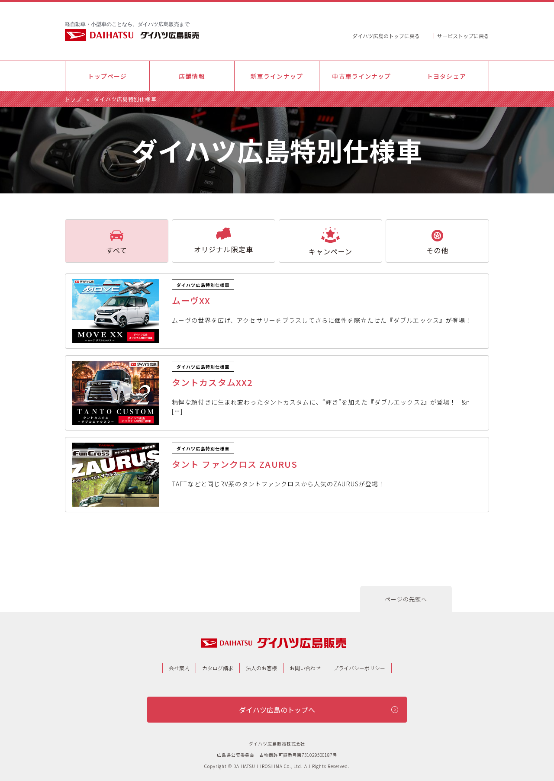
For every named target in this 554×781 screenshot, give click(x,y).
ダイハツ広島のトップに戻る (386, 35)
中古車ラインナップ (361, 76)
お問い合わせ (305, 668)
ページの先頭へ (406, 599)
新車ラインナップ (277, 76)
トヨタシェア (446, 76)
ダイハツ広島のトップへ (277, 709)
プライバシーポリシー (359, 668)
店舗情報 (192, 76)
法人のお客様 (261, 668)
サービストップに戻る (463, 35)
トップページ (107, 76)
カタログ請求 (217, 668)
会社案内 (179, 668)
